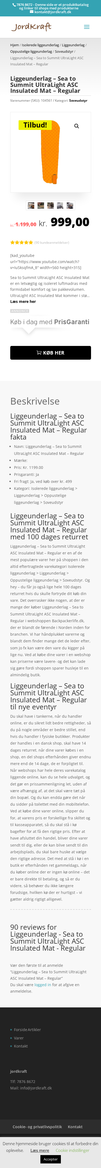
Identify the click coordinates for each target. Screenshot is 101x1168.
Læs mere (39, 1150)
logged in (42, 984)
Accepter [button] (51, 1159)
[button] (77, 126)
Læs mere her (23, 301)
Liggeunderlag (73, 45)
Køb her (53, 352)
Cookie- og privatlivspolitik (37, 1126)
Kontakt (21, 1046)
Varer (19, 1037)
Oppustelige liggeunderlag (31, 51)
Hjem (14, 45)
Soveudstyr (64, 51)
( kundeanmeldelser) (51, 242)
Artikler (34, 1029)
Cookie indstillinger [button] (72, 1150)
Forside (20, 1029)
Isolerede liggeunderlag (40, 45)
